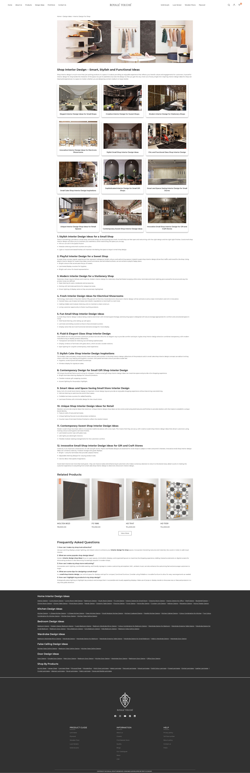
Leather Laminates (202, 668)
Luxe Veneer (177, 5)
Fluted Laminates (174, 668)
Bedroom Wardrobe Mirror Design (105, 626)
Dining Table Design (61, 603)
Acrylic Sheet (42, 668)
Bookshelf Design (202, 601)
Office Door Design (153, 658)
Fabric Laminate (85, 671)
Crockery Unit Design (158, 603)
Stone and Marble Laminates (102, 671)
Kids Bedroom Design (109, 629)
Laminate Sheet (64, 668)
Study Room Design (105, 601)
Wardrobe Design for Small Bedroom (137, 639)
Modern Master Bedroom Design (62, 626)
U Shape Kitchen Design (76, 613)
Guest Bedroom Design (83, 626)
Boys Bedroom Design (75, 629)
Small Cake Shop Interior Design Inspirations (78, 191)
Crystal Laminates (44, 671)
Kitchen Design (43, 613)
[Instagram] (120, 716)
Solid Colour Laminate (158, 668)
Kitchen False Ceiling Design (87, 616)
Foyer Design (131, 603)
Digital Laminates (188, 668)
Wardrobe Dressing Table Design (183, 626)
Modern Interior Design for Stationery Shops (167, 114)
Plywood (202, 5)
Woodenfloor (87, 668)
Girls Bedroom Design (92, 629)
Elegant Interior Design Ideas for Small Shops (78, 114)
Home (10, 5)
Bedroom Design (43, 626)
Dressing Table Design (104, 603)
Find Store (51, 5)
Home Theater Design (201, 603)
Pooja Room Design (76, 603)
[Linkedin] (135, 716)
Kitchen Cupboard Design (133, 613)
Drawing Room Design (157, 601)
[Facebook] (115, 716)
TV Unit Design (119, 601)
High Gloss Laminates (101, 668)
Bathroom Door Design (137, 658)
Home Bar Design (143, 603)
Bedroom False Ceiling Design (128, 629)
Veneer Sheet (52, 668)
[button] (73, 502)
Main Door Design (70, 658)
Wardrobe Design (69, 639)
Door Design (42, 658)
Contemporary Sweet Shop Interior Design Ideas (122, 229)
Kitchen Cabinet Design (170, 613)
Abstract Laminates (58, 671)
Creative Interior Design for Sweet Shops (122, 114)
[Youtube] (125, 716)
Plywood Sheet (76, 668)
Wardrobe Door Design (179, 639)
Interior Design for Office (175, 601)
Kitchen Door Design (68, 616)
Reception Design (186, 603)
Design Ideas (39, 5)
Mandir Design (90, 603)
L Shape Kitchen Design (58, 613)
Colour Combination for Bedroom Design (132, 626)
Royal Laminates (72, 671)
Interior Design (43, 601)
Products (28, 5)
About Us (18, 5)
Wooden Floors (190, 5)
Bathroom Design (90, 601)
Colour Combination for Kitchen (191, 613)
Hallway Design (173, 603)
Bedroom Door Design (58, 629)
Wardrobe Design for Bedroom (159, 626)
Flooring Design (119, 603)
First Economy (147, 771)
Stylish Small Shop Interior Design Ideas (123, 152)
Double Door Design (55, 658)
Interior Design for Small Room (137, 601)
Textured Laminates (129, 668)
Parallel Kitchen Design (152, 613)
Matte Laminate (115, 668)
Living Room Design (57, 601)
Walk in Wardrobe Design (160, 639)
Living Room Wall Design (74, 601)
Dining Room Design (45, 603)
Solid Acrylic (165, 5)
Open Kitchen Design (93, 613)
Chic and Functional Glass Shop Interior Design (167, 152)
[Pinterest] (130, 716)
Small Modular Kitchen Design (112, 613)
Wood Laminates (144, 668)
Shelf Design (189, 601)
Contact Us (62, 5)
